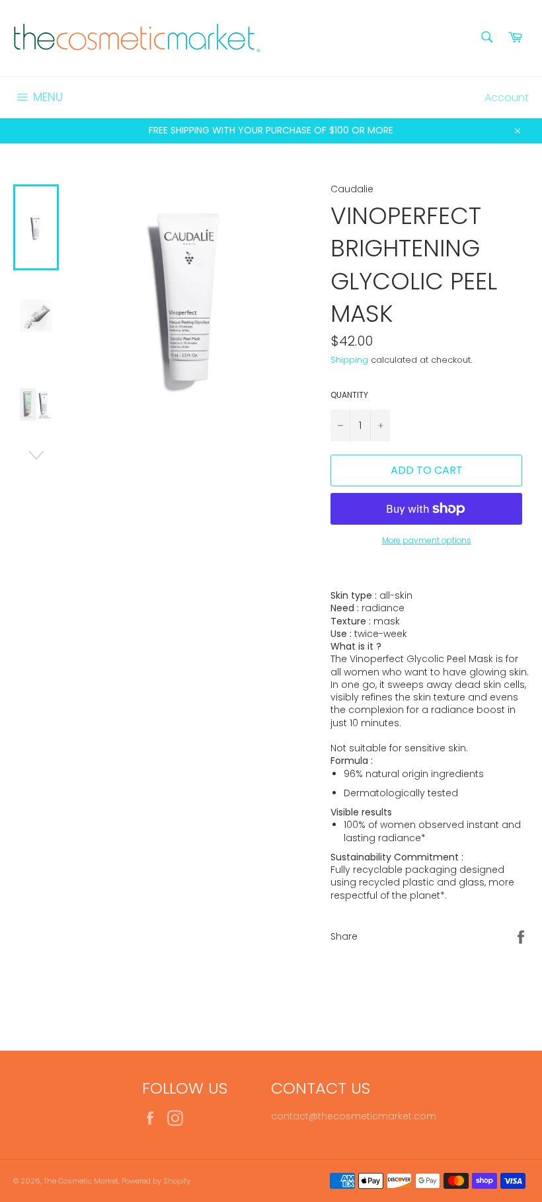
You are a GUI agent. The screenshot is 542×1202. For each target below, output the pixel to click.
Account (506, 97)
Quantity (349, 395)
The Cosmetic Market (81, 1181)
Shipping (349, 360)
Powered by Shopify (156, 1181)
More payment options (426, 540)
